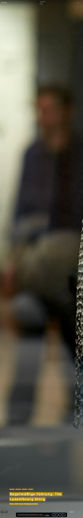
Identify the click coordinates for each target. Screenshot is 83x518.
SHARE (71, 511)
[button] (4, 2)
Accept (55, 514)
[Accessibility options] (80, 3)
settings (47, 515)
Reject (62, 514)
